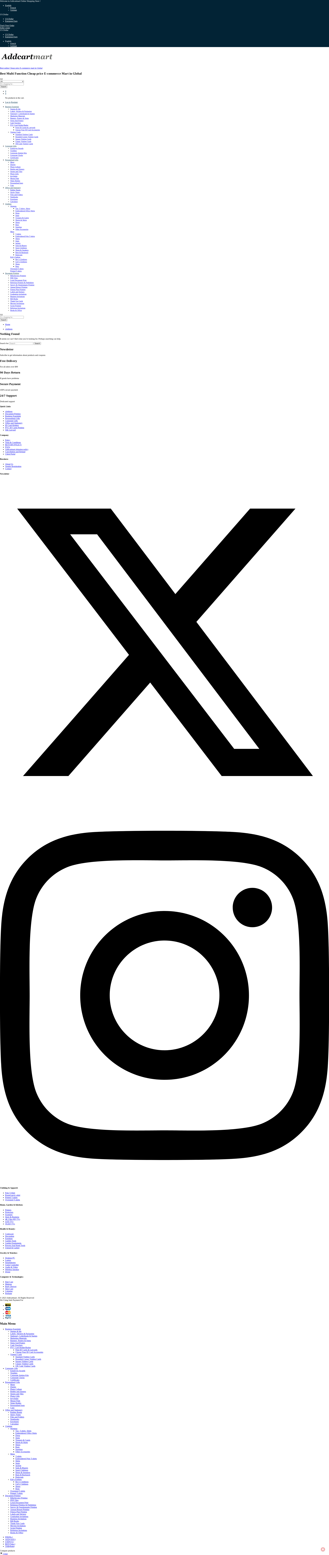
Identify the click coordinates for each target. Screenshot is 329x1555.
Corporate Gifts (11, 421)
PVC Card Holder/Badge (20, 1347)
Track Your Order (7, 25)
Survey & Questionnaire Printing (22, 285)
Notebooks (14, 197)
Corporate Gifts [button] (10, 146)
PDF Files (14, 278)
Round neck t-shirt (12, 1195)
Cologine (9, 1291)
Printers (8, 1210)
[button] (4, 1554)
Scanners (8, 1215)
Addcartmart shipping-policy (16, 449)
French (13, 8)
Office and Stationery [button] (13, 188)
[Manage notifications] (323, 1549)
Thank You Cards (16, 301)
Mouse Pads (14, 178)
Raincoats (18, 255)
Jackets (17, 243)
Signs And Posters (16, 121)
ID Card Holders (12, 425)
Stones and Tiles (16, 172)
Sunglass (18, 227)
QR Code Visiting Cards (24, 144)
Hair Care (9, 1282)
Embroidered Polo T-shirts (25, 236)
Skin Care (9, 1289)
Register (14, 102)
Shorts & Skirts (21, 220)
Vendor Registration (13, 466)
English (8, 5)
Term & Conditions (13, 442)
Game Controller (12, 1265)
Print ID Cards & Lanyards (25, 128)
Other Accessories (21, 229)
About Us (9, 464)
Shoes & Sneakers (22, 250)
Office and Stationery (13, 423)
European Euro (11, 21)
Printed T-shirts (16, 271)
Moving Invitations (17, 303)
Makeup (8, 1284)
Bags (17, 225)
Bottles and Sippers (17, 169)
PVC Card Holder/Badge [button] (19, 125)
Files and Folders (16, 195)
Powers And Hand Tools (15, 1245)
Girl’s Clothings (21, 262)
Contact (8, 469)
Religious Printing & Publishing (22, 283)
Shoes (17, 222)
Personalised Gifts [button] (11, 160)
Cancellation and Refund (15, 452)
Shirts (17, 239)
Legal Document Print (18, 280)
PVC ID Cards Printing (14, 428)
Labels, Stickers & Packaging (21, 111)
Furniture (9, 1238)
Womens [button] (13, 206)
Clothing (8, 1426)
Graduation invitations (18, 294)
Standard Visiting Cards (24, 135)
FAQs (7, 447)
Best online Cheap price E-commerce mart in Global (21, 68)
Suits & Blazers (21, 246)
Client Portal (10, 454)
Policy (7, 440)
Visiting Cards (16, 1354)
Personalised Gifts (12, 418)
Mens (12, 1454)
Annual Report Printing (18, 287)
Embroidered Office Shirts (25, 211)
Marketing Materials (17, 116)
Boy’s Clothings (21, 259)
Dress (17, 213)
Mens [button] (12, 232)
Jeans (17, 216)
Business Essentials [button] (12, 107)
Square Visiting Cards (23, 139)
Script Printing (15, 306)
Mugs (12, 162)
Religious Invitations (17, 308)
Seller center (5, 28)
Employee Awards (16, 148)
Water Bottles (15, 181)
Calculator (14, 202)
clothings (8, 411)
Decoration (9, 1236)
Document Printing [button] (12, 273)
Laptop (8, 1260)
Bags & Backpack (21, 253)
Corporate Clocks (16, 155)
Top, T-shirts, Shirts (22, 209)
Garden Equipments (13, 1243)
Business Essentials (13, 416)
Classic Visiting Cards (23, 141)
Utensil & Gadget (12, 1248)
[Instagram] (164, 1183)
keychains (13, 176)
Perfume (8, 1293)
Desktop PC (10, 1258)
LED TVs (9, 1221)
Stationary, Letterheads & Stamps (22, 114)
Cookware (9, 1234)
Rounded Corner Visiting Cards (26, 137)
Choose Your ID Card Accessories (27, 130)
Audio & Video (11, 1267)
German (13, 10)
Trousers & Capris (22, 218)
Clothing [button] (8, 204)
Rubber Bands (15, 190)
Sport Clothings (21, 248)
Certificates (14, 158)
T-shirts (18, 234)
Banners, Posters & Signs (19, 118)
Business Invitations (17, 297)
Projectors (9, 1212)
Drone (7, 1272)
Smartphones (10, 1262)
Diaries (12, 165)
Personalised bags (16, 183)
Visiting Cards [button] (15, 132)
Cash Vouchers (15, 123)
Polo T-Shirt (10, 1193)
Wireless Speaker (12, 1269)
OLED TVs (10, 1224)
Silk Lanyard (10, 430)
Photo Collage (15, 167)
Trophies (13, 151)
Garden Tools (10, 1241)
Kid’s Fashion (16, 1479)
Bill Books (14, 299)
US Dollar (9, 19)
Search (3, 87)
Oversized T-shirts (17, 269)
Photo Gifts (14, 174)
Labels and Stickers (17, 292)
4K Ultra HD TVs (12, 1219)
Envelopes (14, 199)
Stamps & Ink (15, 109)
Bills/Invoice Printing (18, 276)
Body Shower (10, 1286)
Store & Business (12, 1217)
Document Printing (13, 414)
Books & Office (16, 310)
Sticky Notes (15, 192)
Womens (13, 1428)
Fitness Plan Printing (17, 290)
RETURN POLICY (13, 445)
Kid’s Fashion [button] (15, 257)
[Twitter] (164, 806)
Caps (12, 185)
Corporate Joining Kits (18, 153)
